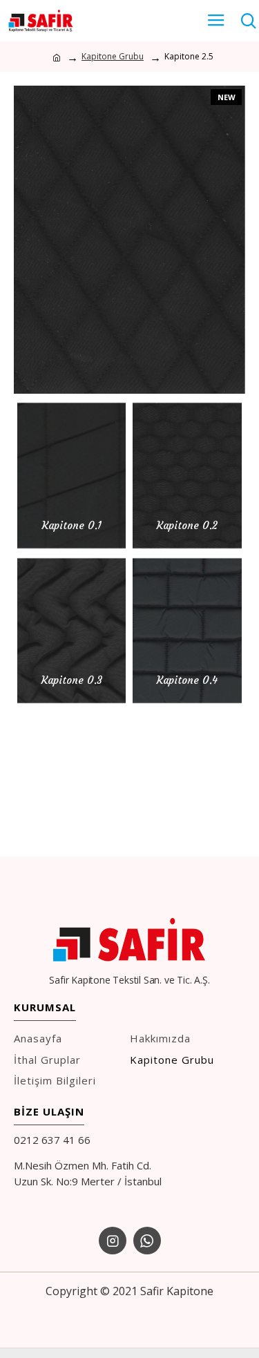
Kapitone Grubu (112, 56)
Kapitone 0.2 (187, 525)
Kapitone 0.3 (71, 680)
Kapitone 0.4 (187, 680)
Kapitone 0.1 (72, 525)
